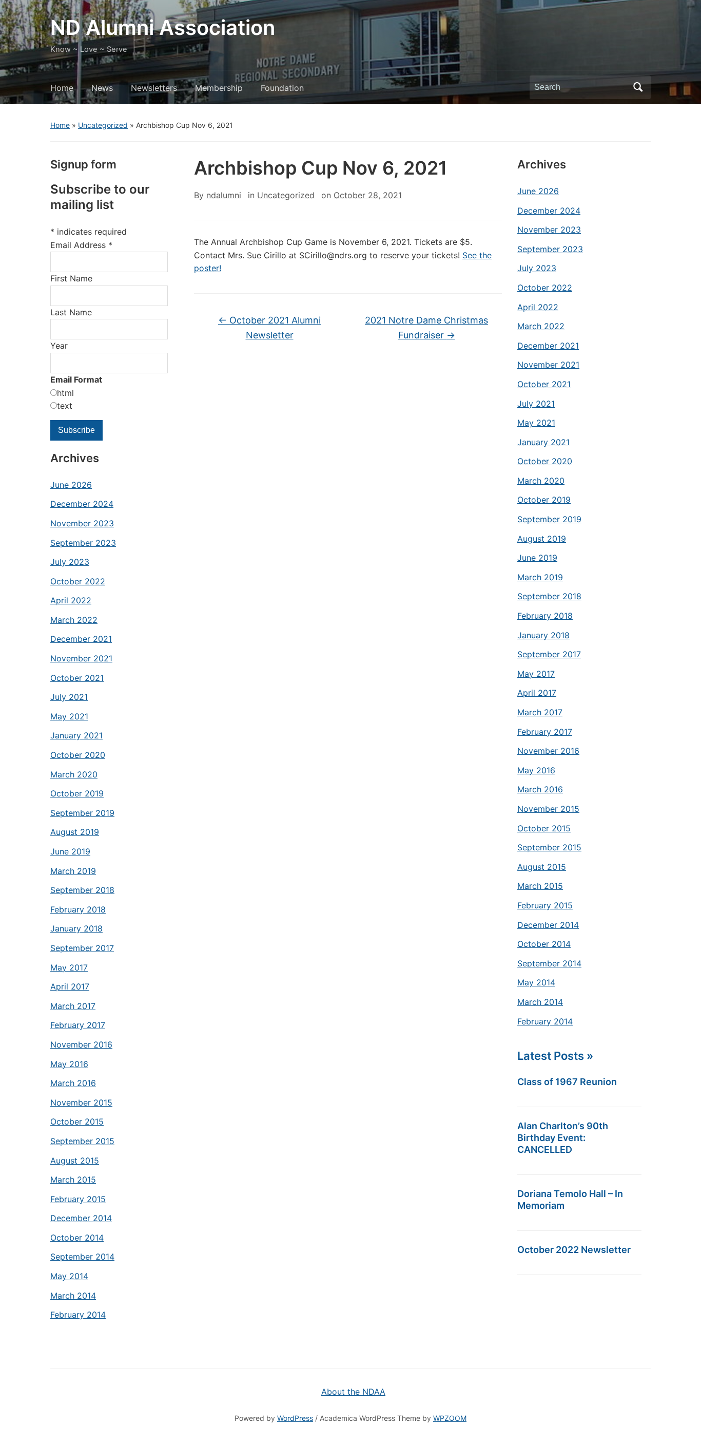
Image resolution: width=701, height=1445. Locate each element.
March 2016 (73, 1083)
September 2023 (83, 543)
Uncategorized (103, 125)
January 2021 (76, 735)
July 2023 (69, 562)
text (64, 406)
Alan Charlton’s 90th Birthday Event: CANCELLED (562, 1137)
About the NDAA (353, 1391)
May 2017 (69, 967)
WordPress (295, 1418)
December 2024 (81, 504)
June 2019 (70, 851)
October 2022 (77, 581)
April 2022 (70, 600)
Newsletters (154, 88)
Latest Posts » (555, 1055)
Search (638, 87)
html (65, 393)
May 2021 (69, 716)
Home (61, 88)
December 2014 (81, 1218)
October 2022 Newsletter (574, 1249)
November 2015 (81, 1102)
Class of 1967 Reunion (567, 1081)
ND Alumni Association (162, 27)
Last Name (71, 312)
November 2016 (81, 1044)
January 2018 (76, 928)
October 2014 (77, 1237)
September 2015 (82, 1141)
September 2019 (82, 813)
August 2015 (74, 1160)
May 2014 (69, 1276)
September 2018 (82, 890)
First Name (71, 278)
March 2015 (73, 1179)
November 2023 (82, 523)
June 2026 (71, 485)
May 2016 (69, 1064)
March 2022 (74, 620)
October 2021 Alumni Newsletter (269, 327)
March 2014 (73, 1295)
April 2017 (69, 986)
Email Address (81, 245)
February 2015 (78, 1199)
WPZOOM (449, 1418)
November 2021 (81, 658)
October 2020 (77, 755)
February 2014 (78, 1314)
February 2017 (77, 1025)
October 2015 (77, 1121)
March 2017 (72, 1006)
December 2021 (81, 639)
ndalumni (223, 195)
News (102, 88)
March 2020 (74, 774)
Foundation (282, 88)
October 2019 (77, 793)
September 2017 (82, 948)
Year (59, 345)
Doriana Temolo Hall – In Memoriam (570, 1199)
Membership (219, 88)
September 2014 (82, 1256)
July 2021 (69, 697)
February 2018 (78, 909)
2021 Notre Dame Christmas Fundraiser (426, 327)
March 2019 (73, 871)
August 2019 (74, 832)
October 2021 (77, 678)
